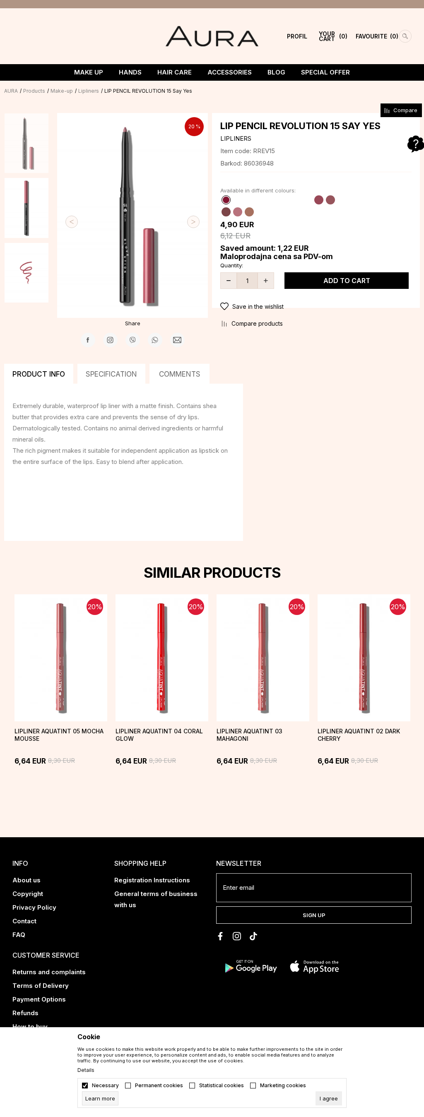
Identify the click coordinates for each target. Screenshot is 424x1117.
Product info (38, 374)
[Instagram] (110, 340)
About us (26, 880)
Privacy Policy (34, 907)
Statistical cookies (221, 1085)
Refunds (25, 1013)
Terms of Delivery (40, 986)
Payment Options (39, 999)
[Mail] (177, 340)
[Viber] (132, 340)
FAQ (18, 935)
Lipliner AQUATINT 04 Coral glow (159, 735)
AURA (11, 91)
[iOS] (314, 966)
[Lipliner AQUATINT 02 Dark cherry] (364, 657)
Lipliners (88, 91)
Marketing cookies (283, 1085)
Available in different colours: (258, 190)
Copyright (27, 894)
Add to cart (346, 280)
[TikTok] (253, 936)
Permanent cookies (159, 1085)
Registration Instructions (152, 880)
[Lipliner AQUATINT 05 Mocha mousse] (60, 657)
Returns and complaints (49, 972)
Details (85, 1070)
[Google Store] (250, 966)
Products (34, 91)
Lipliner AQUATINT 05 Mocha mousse (59, 735)
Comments (179, 374)
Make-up (62, 91)
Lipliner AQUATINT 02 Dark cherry (359, 735)
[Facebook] (88, 340)
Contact (24, 921)
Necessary (105, 1085)
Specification (111, 374)
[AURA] (211, 35)
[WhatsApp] (155, 340)
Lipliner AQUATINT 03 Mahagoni (249, 735)
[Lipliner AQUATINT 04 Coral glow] (162, 657)
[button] (316, 306)
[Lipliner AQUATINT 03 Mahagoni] (263, 657)
